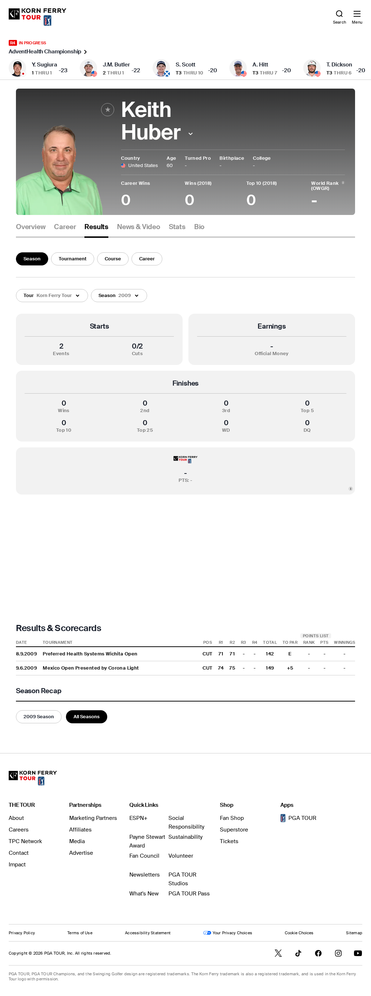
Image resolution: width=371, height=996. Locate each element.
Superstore (234, 829)
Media (77, 841)
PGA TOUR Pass (189, 893)
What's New (144, 893)
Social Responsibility (186, 822)
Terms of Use (79, 932)
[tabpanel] (185, 486)
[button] (190, 133)
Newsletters (144, 874)
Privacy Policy (22, 932)
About (16, 818)
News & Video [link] (138, 227)
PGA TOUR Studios (182, 879)
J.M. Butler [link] (116, 64)
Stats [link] (177, 227)
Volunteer (180, 855)
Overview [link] (30, 227)
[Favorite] (107, 109)
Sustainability (185, 837)
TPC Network (25, 841)
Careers (19, 829)
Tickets (229, 841)
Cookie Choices (299, 932)
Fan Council (144, 855)
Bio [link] (199, 227)
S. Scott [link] (185, 64)
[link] (37, 17)
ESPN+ (138, 818)
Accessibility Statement (148, 932)
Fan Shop (232, 818)
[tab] (30, 229)
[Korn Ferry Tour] (33, 778)
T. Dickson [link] (339, 64)
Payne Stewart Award (147, 841)
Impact (17, 864)
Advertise (81, 853)
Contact (19, 853)
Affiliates (80, 829)
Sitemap (354, 932)
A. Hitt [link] (260, 64)
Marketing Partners (93, 818)
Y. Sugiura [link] (44, 64)
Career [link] (65, 227)
